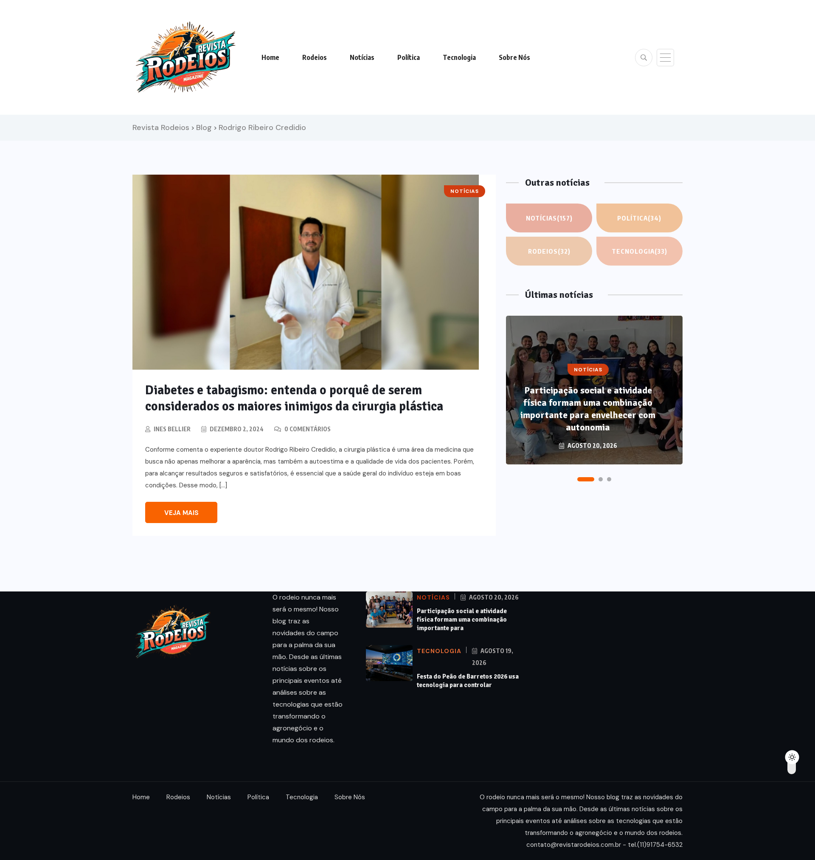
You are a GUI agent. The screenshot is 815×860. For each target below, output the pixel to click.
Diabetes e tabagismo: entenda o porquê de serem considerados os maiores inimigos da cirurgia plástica (294, 398)
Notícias (362, 57)
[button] (585, 479)
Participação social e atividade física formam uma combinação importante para (462, 619)
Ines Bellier (172, 429)
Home (270, 57)
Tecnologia (459, 57)
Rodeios (314, 57)
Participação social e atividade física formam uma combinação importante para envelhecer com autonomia (587, 409)
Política (408, 57)
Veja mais (181, 513)
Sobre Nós (514, 57)
